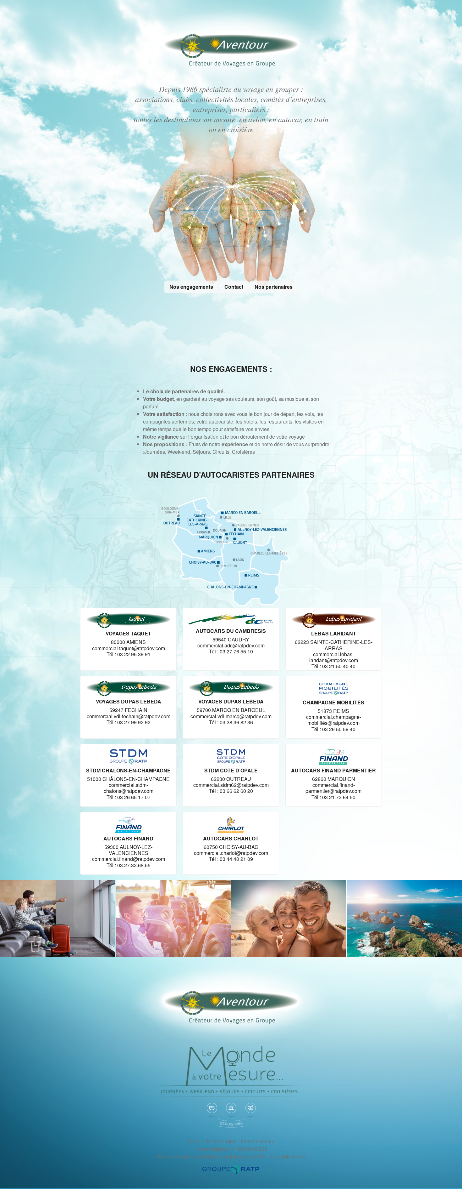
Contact (233, 286)
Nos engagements (191, 286)
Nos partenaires (274, 286)
